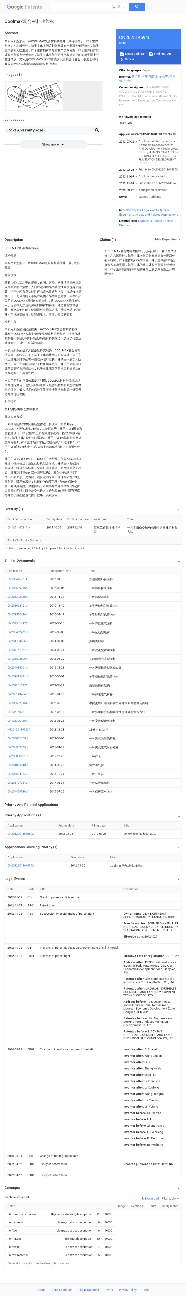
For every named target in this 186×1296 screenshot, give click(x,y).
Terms (109, 1289)
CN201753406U (17, 641)
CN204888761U (17, 667)
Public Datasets (88, 1289)
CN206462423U (17, 632)
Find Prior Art (162, 53)
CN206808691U (17, 756)
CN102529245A (17, 588)
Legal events (150, 210)
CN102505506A (17, 658)
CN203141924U (17, 650)
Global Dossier (163, 220)
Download (151, 1198)
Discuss (124, 225)
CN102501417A (17, 623)
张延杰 (153, 76)
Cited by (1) (133, 210)
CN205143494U (17, 694)
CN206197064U (17, 782)
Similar (129, 59)
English (147, 70)
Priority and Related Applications (156, 214)
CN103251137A (17, 685)
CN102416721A (17, 579)
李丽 (145, 76)
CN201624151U (17, 605)
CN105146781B (17, 711)
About (41, 1289)
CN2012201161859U (20, 833)
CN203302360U (17, 596)
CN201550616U (17, 614)
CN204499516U (17, 791)
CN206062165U (17, 738)
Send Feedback (62, 1289)
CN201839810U (17, 765)
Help (146, 1289)
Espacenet (145, 220)
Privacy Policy (128, 1289)
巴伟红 (127, 81)
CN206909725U (17, 747)
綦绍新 (136, 76)
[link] (22, 1214)
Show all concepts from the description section (38, 1263)
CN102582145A (17, 703)
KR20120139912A (19, 729)
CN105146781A (17, 527)
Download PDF (135, 53)
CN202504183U (17, 773)
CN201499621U (17, 676)
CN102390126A (17, 720)
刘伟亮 (163, 76)
